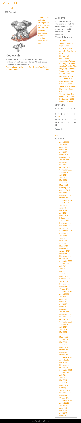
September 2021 (65, 291)
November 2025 (65, 165)
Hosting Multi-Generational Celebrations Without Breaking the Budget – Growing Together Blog (68, 61)
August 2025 (64, 172)
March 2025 (63, 185)
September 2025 (65, 170)
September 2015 (65, 357)
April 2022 (63, 274)
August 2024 (64, 203)
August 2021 (64, 294)
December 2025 (65, 162)
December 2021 (65, 284)
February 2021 (64, 309)
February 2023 (64, 248)
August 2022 (64, 264)
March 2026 (63, 155)
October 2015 (64, 355)
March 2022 (63, 276)
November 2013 (65, 395)
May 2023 (63, 241)
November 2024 (65, 195)
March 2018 (63, 347)
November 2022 (65, 256)
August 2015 (64, 360)
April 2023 (63, 243)
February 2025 (64, 188)
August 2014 (64, 372)
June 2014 (63, 378)
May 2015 (63, 362)
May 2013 (63, 410)
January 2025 (64, 190)
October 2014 (64, 367)
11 (59, 117)
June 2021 (63, 299)
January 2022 (64, 281)
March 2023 (63, 246)
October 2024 (64, 198)
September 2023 (65, 231)
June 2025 (63, 177)
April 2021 (63, 304)
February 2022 (64, 279)
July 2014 (63, 375)
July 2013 (63, 405)
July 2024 (63, 205)
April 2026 (63, 152)
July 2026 (63, 144)
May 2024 (63, 210)
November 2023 (65, 226)
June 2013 (63, 408)
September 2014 (65, 370)
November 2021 (65, 286)
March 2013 (63, 416)
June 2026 (63, 147)
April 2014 (63, 383)
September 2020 (65, 322)
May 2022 (63, 271)
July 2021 (63, 296)
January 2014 (64, 390)
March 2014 (63, 385)
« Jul (57, 135)
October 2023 (64, 228)
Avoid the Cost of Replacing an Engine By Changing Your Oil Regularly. (44, 23)
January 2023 (64, 251)
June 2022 (63, 269)
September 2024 (65, 200)
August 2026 (64, 142)
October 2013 (64, 398)
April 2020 (63, 334)
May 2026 (63, 150)
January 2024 (64, 220)
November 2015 (65, 352)
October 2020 (64, 319)
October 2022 (64, 258)
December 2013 (65, 393)
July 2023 (63, 236)
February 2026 (64, 157)
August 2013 (64, 403)
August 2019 (64, 340)
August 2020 (64, 324)
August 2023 (64, 233)
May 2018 (63, 342)
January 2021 (64, 312)
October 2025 (64, 167)
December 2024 (65, 193)
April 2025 (63, 182)
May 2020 (63, 332)
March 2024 (63, 215)
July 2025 (63, 175)
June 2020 (63, 329)
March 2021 (63, 307)
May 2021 (63, 302)
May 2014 (63, 380)
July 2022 (63, 266)
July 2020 (63, 327)
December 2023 (65, 223)
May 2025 (63, 180)
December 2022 (65, 253)
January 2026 (64, 160)
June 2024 (63, 208)
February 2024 (64, 218)
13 (65, 117)
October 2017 (64, 350)
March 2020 (63, 337)
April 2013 (63, 413)
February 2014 (64, 388)
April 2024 (63, 213)
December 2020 (65, 314)
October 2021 (64, 289)
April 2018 (63, 345)
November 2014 (65, 365)
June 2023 (63, 238)
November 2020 (65, 317)
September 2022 (65, 261)
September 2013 (65, 400)
